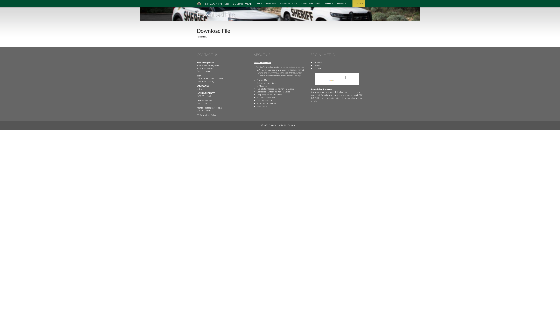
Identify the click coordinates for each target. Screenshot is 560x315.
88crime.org (208, 81)
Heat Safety (262, 106)
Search (359, 3)
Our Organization (264, 100)
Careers (327, 3)
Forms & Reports (288, 3)
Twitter (317, 65)
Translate (338, 80)
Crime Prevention (309, 3)
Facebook (318, 62)
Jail (258, 3)
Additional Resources (266, 97)
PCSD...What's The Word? (268, 103)
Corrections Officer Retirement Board (273, 91)
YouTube (317, 68)
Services (270, 3)
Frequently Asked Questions (269, 94)
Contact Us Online (208, 115)
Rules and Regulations (266, 83)
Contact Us (262, 80)
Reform (341, 3)
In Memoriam (262, 86)
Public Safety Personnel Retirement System (275, 89)
